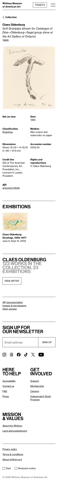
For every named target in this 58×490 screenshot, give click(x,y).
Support (34, 381)
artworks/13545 (11, 187)
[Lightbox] (29, 77)
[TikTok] (25, 354)
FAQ (4, 391)
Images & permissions (14, 305)
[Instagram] (4, 354)
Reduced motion (27, 468)
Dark (8, 468)
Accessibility (9, 381)
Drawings (7, 132)
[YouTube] (41, 354)
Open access (9, 308)
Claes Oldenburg (13, 24)
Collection (11, 17)
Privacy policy (9, 449)
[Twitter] (33, 354)
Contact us (8, 386)
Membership (37, 386)
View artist (11, 280)
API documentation (12, 302)
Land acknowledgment (14, 430)
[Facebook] (18, 354)
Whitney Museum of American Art (12, 5)
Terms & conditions (12, 454)
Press (5, 396)
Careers (34, 391)
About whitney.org (12, 459)
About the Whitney (12, 425)
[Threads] (11, 354)
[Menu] (53, 5)
